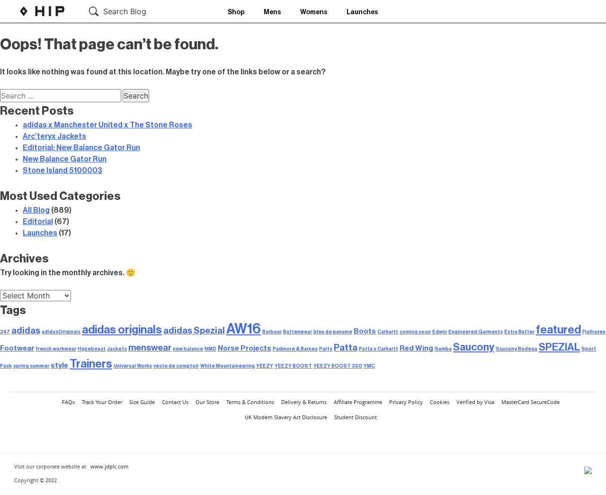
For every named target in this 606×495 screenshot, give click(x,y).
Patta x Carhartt (378, 348)
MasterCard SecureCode (530, 401)
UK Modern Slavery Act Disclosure (286, 417)
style (59, 365)
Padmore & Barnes (295, 348)
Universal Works (133, 366)
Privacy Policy (406, 401)
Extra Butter (519, 331)
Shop (236, 12)
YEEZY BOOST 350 (337, 366)
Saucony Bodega (516, 348)
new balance (188, 348)
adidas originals (122, 329)
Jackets (117, 348)
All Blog (36, 210)
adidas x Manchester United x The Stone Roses (107, 125)
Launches (362, 12)
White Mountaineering (227, 366)
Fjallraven (594, 331)
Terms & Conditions (250, 401)
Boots (365, 331)
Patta (345, 347)
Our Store (207, 401)
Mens (272, 12)
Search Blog (124, 11)
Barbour (272, 331)
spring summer (31, 366)
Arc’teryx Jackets (54, 136)
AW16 (243, 329)
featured (558, 329)
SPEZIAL (559, 347)
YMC (369, 366)
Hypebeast (92, 348)
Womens (314, 12)
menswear (149, 347)
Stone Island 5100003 (62, 170)
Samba (443, 348)
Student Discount (355, 417)
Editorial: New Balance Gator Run (81, 148)
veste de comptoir (176, 366)
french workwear (56, 348)
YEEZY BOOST (293, 366)
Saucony (473, 347)
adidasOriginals (61, 331)
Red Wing (416, 348)
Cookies (439, 401)
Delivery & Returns (304, 401)
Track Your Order (102, 401)
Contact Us (175, 401)
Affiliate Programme (358, 401)
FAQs (68, 401)
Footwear (17, 348)
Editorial (38, 221)
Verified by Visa (475, 401)
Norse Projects (244, 348)
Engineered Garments (475, 331)
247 (5, 331)
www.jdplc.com (109, 466)
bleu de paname (332, 331)
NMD (210, 348)
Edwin (439, 331)
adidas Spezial (194, 330)
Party (325, 348)
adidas (25, 330)
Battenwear (297, 331)
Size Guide (142, 401)
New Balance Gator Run (65, 159)
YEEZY (264, 366)
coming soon (415, 331)
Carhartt (387, 331)
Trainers (91, 363)
